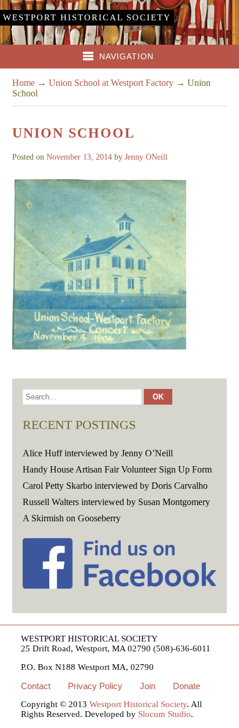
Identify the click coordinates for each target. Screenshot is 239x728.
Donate (186, 686)
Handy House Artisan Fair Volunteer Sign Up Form (117, 469)
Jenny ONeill (146, 157)
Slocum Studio (164, 714)
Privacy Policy (95, 686)
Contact (35, 686)
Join (147, 686)
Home (23, 83)
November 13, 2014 (79, 157)
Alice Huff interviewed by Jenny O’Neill (98, 453)
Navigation (126, 56)
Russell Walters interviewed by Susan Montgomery (116, 502)
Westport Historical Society (87, 17)
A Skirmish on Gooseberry (72, 518)
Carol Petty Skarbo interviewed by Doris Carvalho (115, 486)
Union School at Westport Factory (111, 83)
